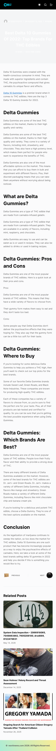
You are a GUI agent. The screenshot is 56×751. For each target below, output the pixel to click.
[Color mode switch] (39, 4)
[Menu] (51, 4)
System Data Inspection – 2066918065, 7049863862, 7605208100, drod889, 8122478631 (24, 635)
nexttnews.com (16, 745)
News (49, 21)
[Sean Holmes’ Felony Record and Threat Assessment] (28, 662)
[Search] (45, 5)
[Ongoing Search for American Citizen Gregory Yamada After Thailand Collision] (28, 706)
